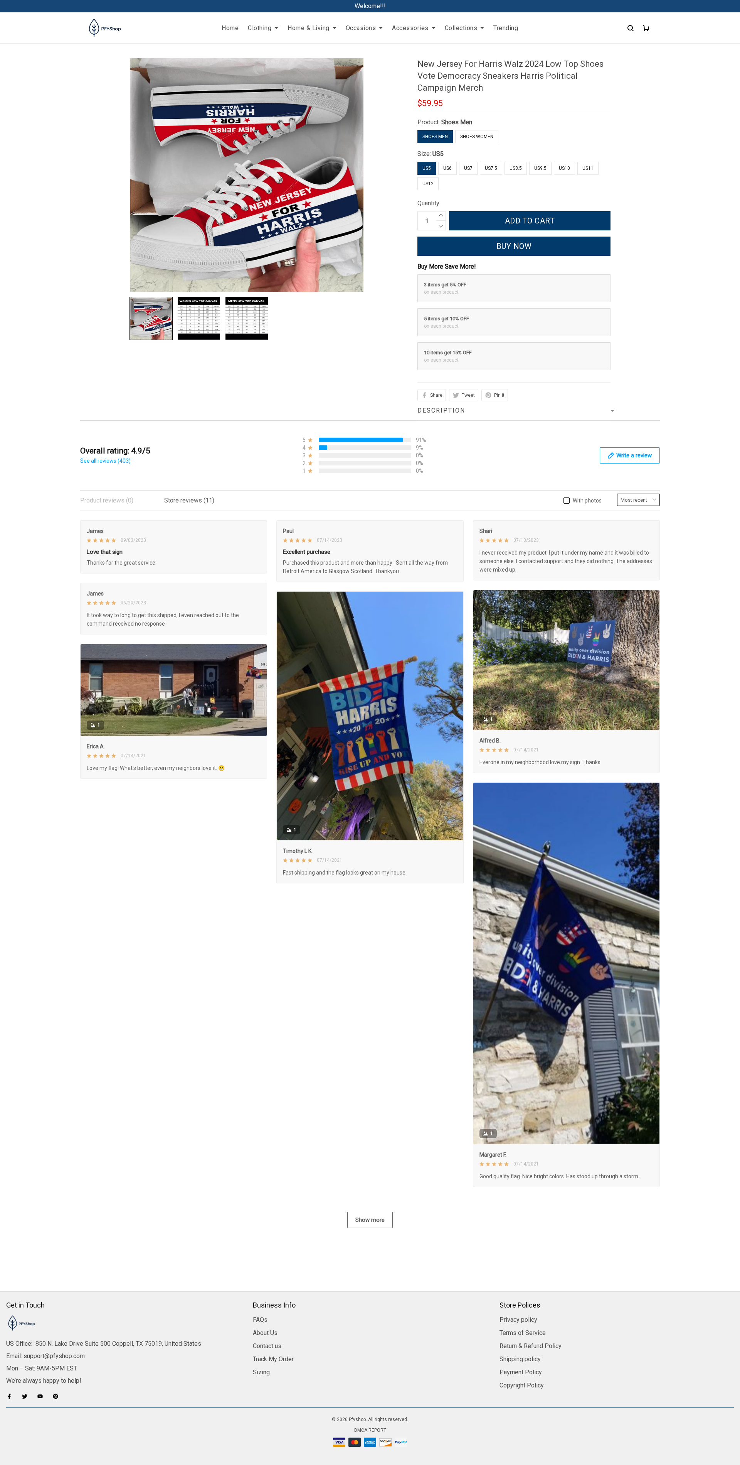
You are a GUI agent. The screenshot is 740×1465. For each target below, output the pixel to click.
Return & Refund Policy (531, 1346)
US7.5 (491, 168)
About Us (265, 1332)
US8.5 (516, 168)
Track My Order (273, 1359)
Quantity (428, 203)
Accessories (410, 28)
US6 (447, 168)
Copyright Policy (522, 1385)
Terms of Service (523, 1332)
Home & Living (309, 28)
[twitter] (27, 1396)
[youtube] (42, 1396)
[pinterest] (57, 1396)
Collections (461, 28)
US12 (428, 183)
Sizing (261, 1372)
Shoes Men (456, 122)
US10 (564, 168)
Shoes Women (476, 136)
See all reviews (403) (105, 461)
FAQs (260, 1319)
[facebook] (11, 1396)
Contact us (267, 1346)
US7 (468, 168)
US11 (588, 168)
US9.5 (540, 168)
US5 (438, 153)
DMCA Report (370, 1430)
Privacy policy (518, 1319)
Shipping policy (520, 1359)
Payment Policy (521, 1372)
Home (230, 28)
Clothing (259, 28)
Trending (505, 28)
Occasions (361, 28)
